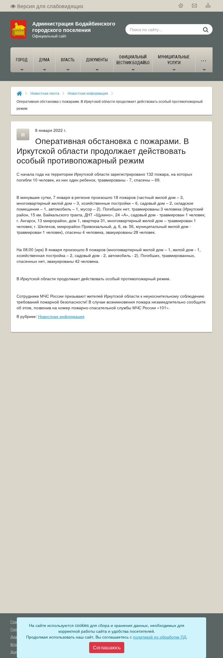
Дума (14, 636)
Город (15, 629)
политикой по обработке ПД (159, 637)
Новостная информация (88, 93)
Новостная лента (44, 93)
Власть (16, 644)
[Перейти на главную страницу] (181, 6)
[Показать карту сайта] (208, 6)
